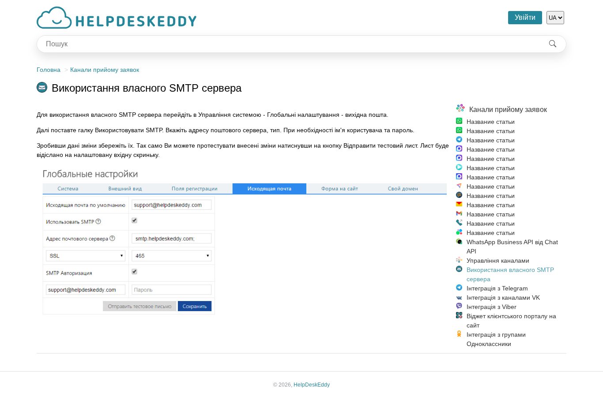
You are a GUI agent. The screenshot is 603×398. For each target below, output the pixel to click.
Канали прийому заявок (104, 69)
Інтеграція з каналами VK (503, 297)
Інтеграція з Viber (491, 306)
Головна (48, 69)
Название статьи (491, 121)
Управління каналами (498, 260)
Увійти (525, 17)
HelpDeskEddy (312, 385)
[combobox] (288, 44)
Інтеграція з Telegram (497, 288)
